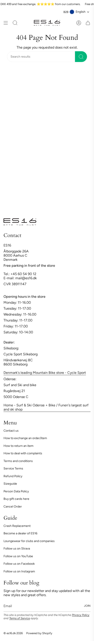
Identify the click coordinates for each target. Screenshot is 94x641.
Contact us (11, 431)
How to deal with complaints (22, 453)
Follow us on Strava (16, 548)
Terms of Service (19, 618)
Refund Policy (12, 476)
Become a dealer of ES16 (20, 533)
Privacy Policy (80, 615)
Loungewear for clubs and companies (29, 541)
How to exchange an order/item (25, 438)
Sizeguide (10, 484)
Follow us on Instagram (19, 571)
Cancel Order (12, 506)
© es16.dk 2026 (13, 633)
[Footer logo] (19, 221)
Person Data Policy (16, 491)
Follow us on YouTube (18, 556)
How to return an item (18, 446)
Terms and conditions (18, 461)
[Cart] (87, 23)
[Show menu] (5, 23)
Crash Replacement (17, 526)
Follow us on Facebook (19, 564)
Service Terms (13, 468)
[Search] (81, 56)
